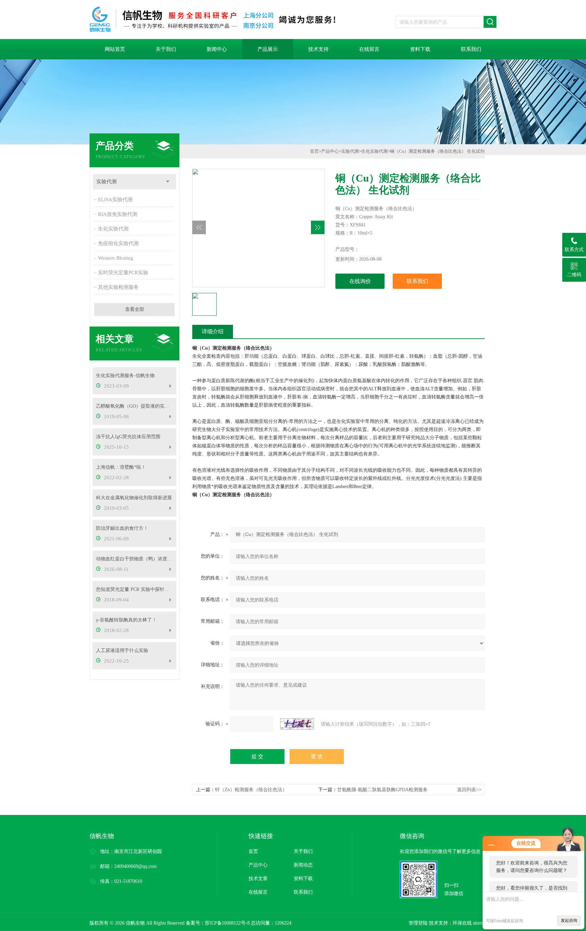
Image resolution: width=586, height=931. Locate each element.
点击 (167, 181)
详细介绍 (212, 331)
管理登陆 (418, 923)
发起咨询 (569, 920)
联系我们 (471, 49)
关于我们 (166, 49)
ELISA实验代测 (115, 199)
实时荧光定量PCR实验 (123, 272)
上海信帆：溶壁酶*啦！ (121, 467)
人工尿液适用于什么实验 (122, 650)
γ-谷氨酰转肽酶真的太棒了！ (126, 619)
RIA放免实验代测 (117, 214)
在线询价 (360, 281)
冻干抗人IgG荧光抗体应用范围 (128, 436)
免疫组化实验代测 (118, 243)
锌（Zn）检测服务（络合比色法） (251, 789)
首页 (314, 151)
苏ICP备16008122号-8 (227, 923)
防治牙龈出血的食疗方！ (122, 528)
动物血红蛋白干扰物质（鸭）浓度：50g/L (134, 558)
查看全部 (134, 309)
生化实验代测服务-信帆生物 (125, 375)
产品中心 (330, 151)
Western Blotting (115, 258)
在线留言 (369, 49)
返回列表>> (469, 789)
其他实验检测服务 (118, 287)
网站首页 (115, 49)
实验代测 (106, 181)
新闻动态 (303, 865)
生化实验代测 (113, 228)
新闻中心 (217, 49)
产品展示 (267, 49)
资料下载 (420, 49)
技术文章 (258, 878)
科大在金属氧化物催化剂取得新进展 (134, 497)
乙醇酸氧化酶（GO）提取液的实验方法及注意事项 (134, 406)
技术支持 (318, 49)
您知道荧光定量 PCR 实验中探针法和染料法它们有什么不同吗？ (134, 589)
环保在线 (462, 923)
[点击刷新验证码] (297, 724)
